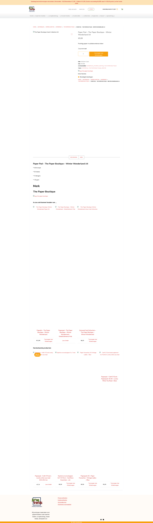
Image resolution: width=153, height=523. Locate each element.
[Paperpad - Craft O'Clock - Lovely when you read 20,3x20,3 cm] (43, 411)
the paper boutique (95, 68)
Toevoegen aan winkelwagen (98, 54)
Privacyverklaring (62, 498)
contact (91, 9)
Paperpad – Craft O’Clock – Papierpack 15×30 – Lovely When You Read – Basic (109, 379)
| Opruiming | (110, 16)
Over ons (81, 9)
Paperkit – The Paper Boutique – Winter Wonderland (43, 332)
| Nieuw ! (102, 16)
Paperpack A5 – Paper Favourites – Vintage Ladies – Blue (87, 478)
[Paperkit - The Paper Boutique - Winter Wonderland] (43, 266)
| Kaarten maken (40, 16)
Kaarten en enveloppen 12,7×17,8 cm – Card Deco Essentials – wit (65, 478)
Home (32, 16)
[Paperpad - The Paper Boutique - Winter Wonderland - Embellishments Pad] (65, 266)
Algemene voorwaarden (64, 504)
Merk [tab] (81, 157)
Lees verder (65, 340)
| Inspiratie (94, 16)
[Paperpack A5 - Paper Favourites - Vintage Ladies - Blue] (87, 411)
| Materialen (76, 16)
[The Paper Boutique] (85, 71)
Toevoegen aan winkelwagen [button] (48, 340)
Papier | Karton (99, 66)
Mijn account (72, 9)
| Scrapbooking (53, 16)
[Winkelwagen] (122, 9)
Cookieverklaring (62, 500)
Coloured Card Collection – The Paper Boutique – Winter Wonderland (87, 332)
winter (104, 68)
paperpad (85, 68)
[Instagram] (103, 519)
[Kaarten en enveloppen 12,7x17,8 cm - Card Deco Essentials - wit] (65, 411)
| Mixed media (65, 16)
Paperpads (89, 66)
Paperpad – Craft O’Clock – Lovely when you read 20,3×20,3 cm (43, 478)
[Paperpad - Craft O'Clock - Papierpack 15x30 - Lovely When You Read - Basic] (109, 362)
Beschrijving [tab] (73, 157)
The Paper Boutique (110, 66)
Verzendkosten (62, 502)
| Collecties (86, 16)
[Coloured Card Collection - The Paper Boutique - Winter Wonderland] (87, 266)
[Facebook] (101, 519)
